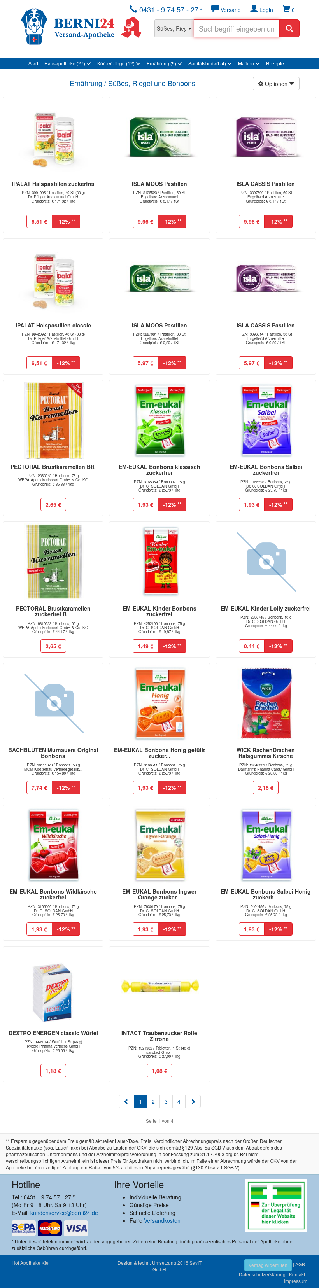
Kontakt (297, 1274)
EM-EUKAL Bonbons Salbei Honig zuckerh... (266, 894)
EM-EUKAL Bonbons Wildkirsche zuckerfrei (53, 894)
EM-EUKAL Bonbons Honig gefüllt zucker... (159, 753)
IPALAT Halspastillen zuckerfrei (53, 183)
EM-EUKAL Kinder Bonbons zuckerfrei (159, 611)
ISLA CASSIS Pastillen (266, 183)
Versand (230, 10)
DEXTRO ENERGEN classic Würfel (53, 1033)
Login (265, 10)
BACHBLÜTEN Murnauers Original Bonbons (53, 753)
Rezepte (275, 63)
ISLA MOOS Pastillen (159, 183)
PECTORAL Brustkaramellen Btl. (53, 467)
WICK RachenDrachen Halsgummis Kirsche (266, 753)
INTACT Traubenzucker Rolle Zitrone (159, 1036)
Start (33, 63)
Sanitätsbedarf (207, 63)
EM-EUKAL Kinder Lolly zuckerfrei (266, 608)
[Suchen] (289, 28)
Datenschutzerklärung (262, 1274)
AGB (300, 1264)
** (66, 221)
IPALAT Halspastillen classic (53, 325)
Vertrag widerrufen (268, 1265)
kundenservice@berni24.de (64, 1212)
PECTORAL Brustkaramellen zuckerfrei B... (53, 611)
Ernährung (161, 63)
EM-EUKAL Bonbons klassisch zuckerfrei (159, 469)
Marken (246, 63)
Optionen (276, 84)
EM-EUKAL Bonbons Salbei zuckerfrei (266, 469)
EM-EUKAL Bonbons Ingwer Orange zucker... (159, 894)
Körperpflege (116, 63)
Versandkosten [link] (162, 1220)
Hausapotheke (64, 63)
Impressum (295, 1281)
